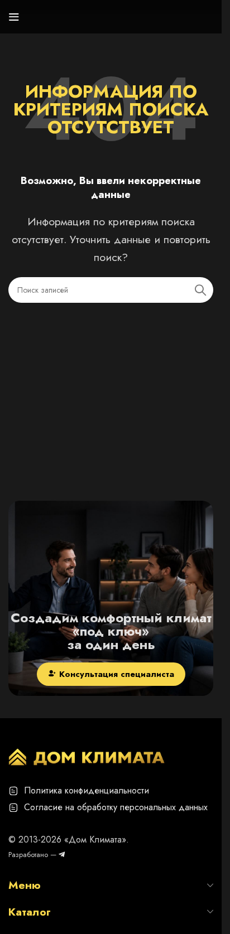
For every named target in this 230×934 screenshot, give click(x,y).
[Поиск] (200, 290)
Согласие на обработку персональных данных (116, 807)
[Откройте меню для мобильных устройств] (14, 17)
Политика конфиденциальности (86, 790)
